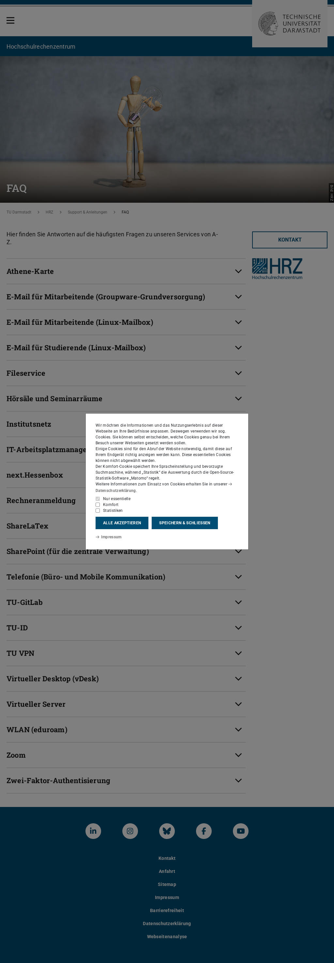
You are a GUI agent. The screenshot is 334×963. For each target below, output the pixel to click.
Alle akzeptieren (122, 523)
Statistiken (113, 510)
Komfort (110, 504)
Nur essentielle (116, 499)
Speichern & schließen (184, 523)
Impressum (111, 537)
